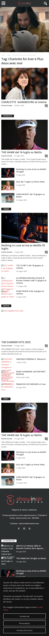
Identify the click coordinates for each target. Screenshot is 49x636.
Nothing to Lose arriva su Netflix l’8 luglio (23, 247)
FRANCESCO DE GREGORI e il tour (31, 384)
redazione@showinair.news (29, 524)
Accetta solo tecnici (24, 630)
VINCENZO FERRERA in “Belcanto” (31, 359)
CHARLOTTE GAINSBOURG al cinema (24, 102)
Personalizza (24, 623)
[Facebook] (19, 529)
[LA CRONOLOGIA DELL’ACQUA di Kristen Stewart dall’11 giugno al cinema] (7, 285)
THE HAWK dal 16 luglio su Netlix (21, 152)
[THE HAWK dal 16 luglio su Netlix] (24, 135)
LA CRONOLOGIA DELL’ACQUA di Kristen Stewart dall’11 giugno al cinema (31, 280)
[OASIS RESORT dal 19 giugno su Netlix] (7, 198)
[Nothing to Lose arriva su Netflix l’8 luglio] (7, 173)
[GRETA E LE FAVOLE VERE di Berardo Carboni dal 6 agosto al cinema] (7, 551)
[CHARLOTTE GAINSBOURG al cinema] (24, 84)
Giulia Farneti (6, 105)
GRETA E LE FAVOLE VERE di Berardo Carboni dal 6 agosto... (30, 547)
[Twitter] (29, 529)
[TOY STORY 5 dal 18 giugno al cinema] (7, 269)
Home (3, 55)
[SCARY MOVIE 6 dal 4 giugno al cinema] (7, 295)
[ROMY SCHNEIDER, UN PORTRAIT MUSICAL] (7, 375)
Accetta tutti (24, 616)
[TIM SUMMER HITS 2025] (24, 325)
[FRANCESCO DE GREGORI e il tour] (7, 388)
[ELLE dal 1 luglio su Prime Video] (7, 185)
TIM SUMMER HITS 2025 (16, 342)
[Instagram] (24, 529)
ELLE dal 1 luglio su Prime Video (30, 181)
